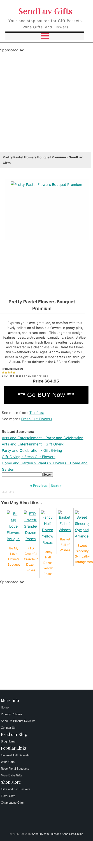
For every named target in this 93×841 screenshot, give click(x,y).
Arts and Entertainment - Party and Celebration (42, 438)
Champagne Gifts (12, 802)
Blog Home (8, 741)
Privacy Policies (11, 714)
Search (47, 474)
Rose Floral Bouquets (15, 768)
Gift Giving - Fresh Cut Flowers (28, 456)
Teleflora (36, 412)
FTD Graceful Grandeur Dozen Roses (31, 559)
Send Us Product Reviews (18, 721)
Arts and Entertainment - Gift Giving (33, 444)
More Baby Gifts (11, 775)
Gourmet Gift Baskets (15, 755)
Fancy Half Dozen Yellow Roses (48, 563)
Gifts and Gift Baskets (15, 789)
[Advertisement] (46, 105)
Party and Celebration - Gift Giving (32, 450)
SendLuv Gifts (46, 10)
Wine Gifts (8, 762)
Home (5, 707)
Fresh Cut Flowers (36, 419)
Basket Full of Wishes (65, 544)
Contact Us (8, 727)
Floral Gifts (8, 796)
